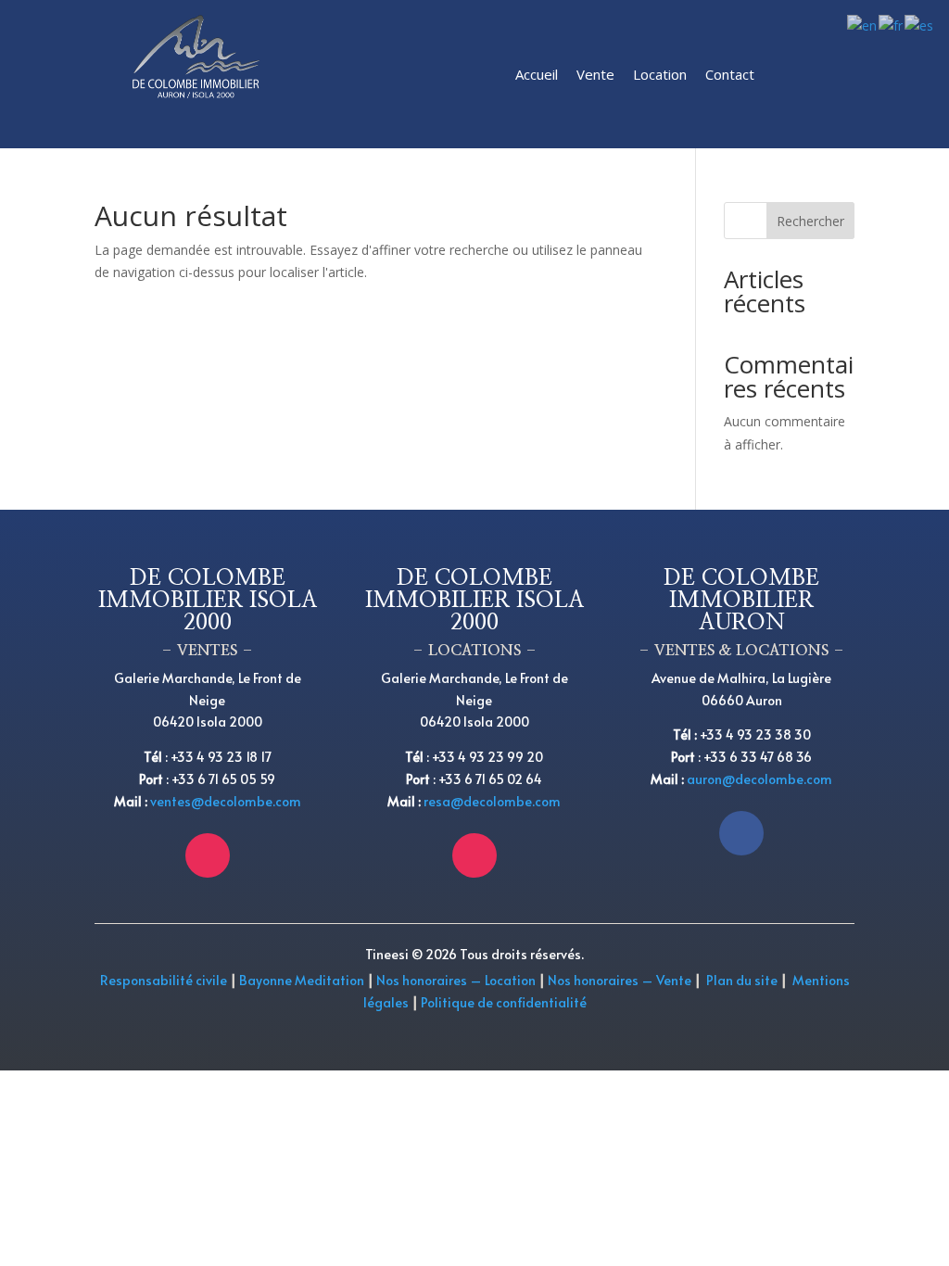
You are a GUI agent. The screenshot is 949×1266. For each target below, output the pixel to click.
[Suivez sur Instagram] (207, 855)
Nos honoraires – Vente (621, 980)
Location (660, 74)
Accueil (536, 74)
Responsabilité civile (163, 980)
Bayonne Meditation (300, 980)
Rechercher (810, 221)
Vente (595, 74)
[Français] (892, 24)
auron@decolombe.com (759, 779)
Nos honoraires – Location (456, 980)
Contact (729, 74)
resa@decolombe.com (492, 801)
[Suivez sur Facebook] (741, 833)
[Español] (920, 24)
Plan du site (742, 980)
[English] (863, 24)
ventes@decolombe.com (225, 801)
